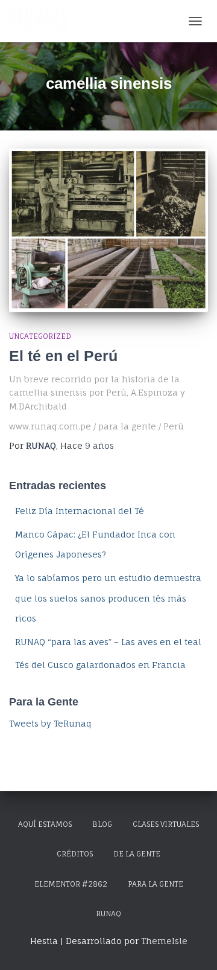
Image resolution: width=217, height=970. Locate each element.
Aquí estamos (45, 824)
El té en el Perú (63, 355)
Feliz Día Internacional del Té (79, 511)
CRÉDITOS (75, 853)
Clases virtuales (166, 824)
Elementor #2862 (70, 883)
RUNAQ (108, 913)
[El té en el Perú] (108, 230)
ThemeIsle (164, 941)
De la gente (136, 853)
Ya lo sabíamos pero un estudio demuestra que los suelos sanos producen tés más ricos (108, 598)
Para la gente (155, 883)
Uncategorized (40, 336)
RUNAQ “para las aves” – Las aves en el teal (108, 642)
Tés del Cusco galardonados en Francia (100, 665)
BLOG (102, 824)
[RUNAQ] (43, 21)
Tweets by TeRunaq (50, 723)
